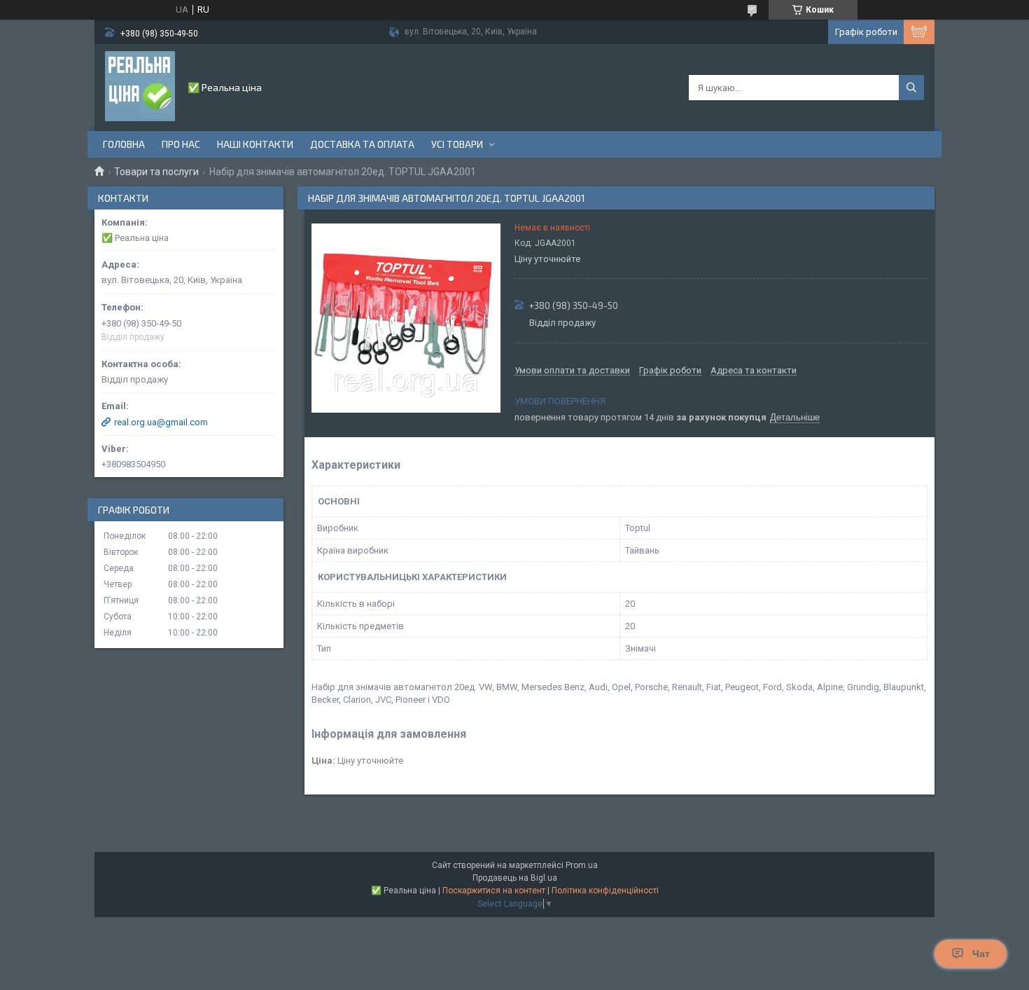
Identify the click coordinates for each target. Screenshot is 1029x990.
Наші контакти (255, 144)
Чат (981, 953)
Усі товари (457, 144)
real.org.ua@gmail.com (161, 422)
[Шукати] (911, 87)
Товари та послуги (156, 171)
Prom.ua (582, 865)
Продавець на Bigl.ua (514, 878)
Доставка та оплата (362, 144)
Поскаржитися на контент (493, 890)
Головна (124, 144)
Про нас (181, 144)
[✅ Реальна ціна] (140, 86)
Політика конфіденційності (605, 890)
